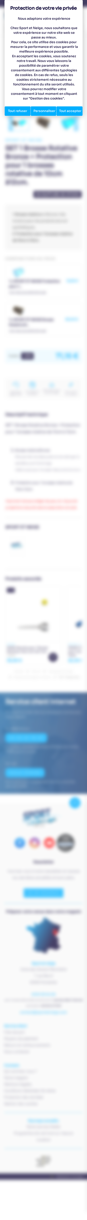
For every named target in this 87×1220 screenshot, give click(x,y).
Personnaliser (44, 111)
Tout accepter (70, 111)
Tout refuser (17, 111)
